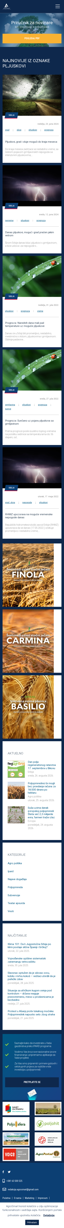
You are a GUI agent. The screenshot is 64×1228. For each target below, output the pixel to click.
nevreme (9, 220)
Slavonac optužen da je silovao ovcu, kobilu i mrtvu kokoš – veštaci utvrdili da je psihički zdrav (31, 976)
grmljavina (10, 405)
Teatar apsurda (16, 903)
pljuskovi (33, 130)
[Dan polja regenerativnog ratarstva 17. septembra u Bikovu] (16, 768)
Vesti (11, 911)
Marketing (29, 1198)
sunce (8, 409)
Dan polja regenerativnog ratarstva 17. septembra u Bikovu (42, 765)
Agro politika (34, 796)
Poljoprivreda (15, 887)
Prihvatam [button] (32, 1222)
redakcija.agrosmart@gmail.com (23, 1189)
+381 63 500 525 (14, 1181)
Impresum (43, 1198)
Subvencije (14, 895)
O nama (17, 1198)
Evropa (31, 821)
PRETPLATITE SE (32, 1082)
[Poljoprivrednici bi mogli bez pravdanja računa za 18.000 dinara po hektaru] (16, 790)
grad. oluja (10, 502)
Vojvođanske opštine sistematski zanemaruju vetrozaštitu (27, 960)
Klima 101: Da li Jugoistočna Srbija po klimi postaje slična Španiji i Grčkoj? (29, 946)
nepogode (27, 502)
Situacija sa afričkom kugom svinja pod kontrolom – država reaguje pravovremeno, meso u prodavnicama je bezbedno (31, 995)
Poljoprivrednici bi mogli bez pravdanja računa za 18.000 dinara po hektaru (42, 788)
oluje (19, 130)
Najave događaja (17, 879)
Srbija (11, 115)
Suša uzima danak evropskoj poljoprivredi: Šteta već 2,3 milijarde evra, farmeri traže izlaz (41, 812)
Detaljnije (49, 1215)
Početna (6, 1198)
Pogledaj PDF (32, 38)
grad (7, 130)
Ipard (10, 871)
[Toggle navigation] (57, 6)
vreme (40, 311)
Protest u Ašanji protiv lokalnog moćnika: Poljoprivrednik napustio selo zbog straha (31, 1013)
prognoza (48, 130)
